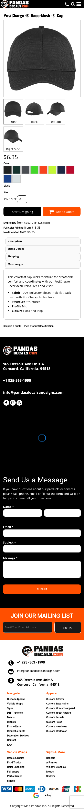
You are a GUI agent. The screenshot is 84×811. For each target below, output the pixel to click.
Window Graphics (56, 767)
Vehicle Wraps (15, 703)
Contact (11, 740)
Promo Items (14, 726)
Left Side (56, 122)
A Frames (51, 762)
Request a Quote (16, 731)
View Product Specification (39, 326)
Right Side (13, 149)
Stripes (11, 780)
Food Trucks (14, 762)
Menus (10, 717)
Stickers (11, 722)
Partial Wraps (14, 776)
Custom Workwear (56, 731)
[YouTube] (19, 403)
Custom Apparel (16, 699)
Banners (50, 758)
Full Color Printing (13, 227)
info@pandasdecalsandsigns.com (38, 670)
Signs (10, 708)
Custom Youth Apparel (58, 712)
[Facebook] (6, 403)
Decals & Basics (15, 758)
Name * (8, 507)
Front (13, 122)
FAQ (9, 744)
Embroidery (9, 222)
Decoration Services (18, 735)
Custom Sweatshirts (57, 703)
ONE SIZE (10, 199)
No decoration (11, 232)
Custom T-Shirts (55, 699)
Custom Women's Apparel (60, 708)
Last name (50, 518)
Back (34, 122)
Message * (10, 558)
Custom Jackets (55, 717)
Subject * (9, 542)
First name (9, 518)
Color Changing (15, 767)
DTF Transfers (15, 712)
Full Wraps (13, 771)
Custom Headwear (56, 726)
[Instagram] (13, 403)
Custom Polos (54, 722)
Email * (8, 527)
